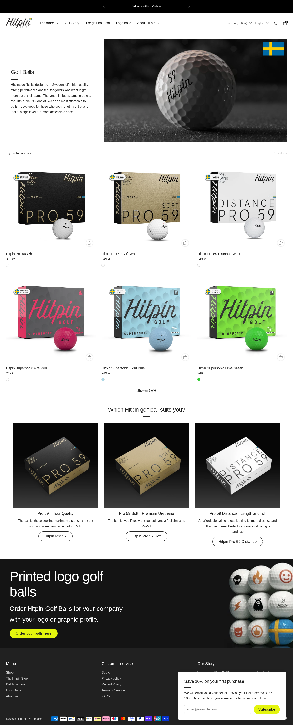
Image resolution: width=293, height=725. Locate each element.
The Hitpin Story (17, 678)
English (259, 23)
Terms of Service (113, 690)
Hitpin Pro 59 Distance (237, 541)
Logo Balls (13, 690)
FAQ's (106, 696)
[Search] (276, 23)
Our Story (72, 23)
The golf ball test (97, 23)
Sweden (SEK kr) (236, 23)
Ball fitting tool (15, 684)
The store (47, 23)
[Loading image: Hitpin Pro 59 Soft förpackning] (146, 506)
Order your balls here (34, 633)
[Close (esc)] (280, 677)
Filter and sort (23, 153)
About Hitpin (146, 23)
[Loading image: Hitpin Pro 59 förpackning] (55, 506)
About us (12, 696)
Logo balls (123, 23)
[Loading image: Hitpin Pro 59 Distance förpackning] (237, 506)
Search (107, 672)
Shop (9, 672)
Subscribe (266, 709)
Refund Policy (111, 684)
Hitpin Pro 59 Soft (146, 536)
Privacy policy (111, 678)
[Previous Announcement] (103, 6)
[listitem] (146, 6)
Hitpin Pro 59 (55, 536)
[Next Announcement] (189, 6)
